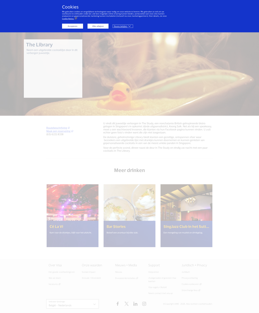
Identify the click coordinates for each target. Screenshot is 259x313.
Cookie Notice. (68, 18)
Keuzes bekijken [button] (120, 26)
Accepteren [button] (72, 26)
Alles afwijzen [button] (98, 26)
